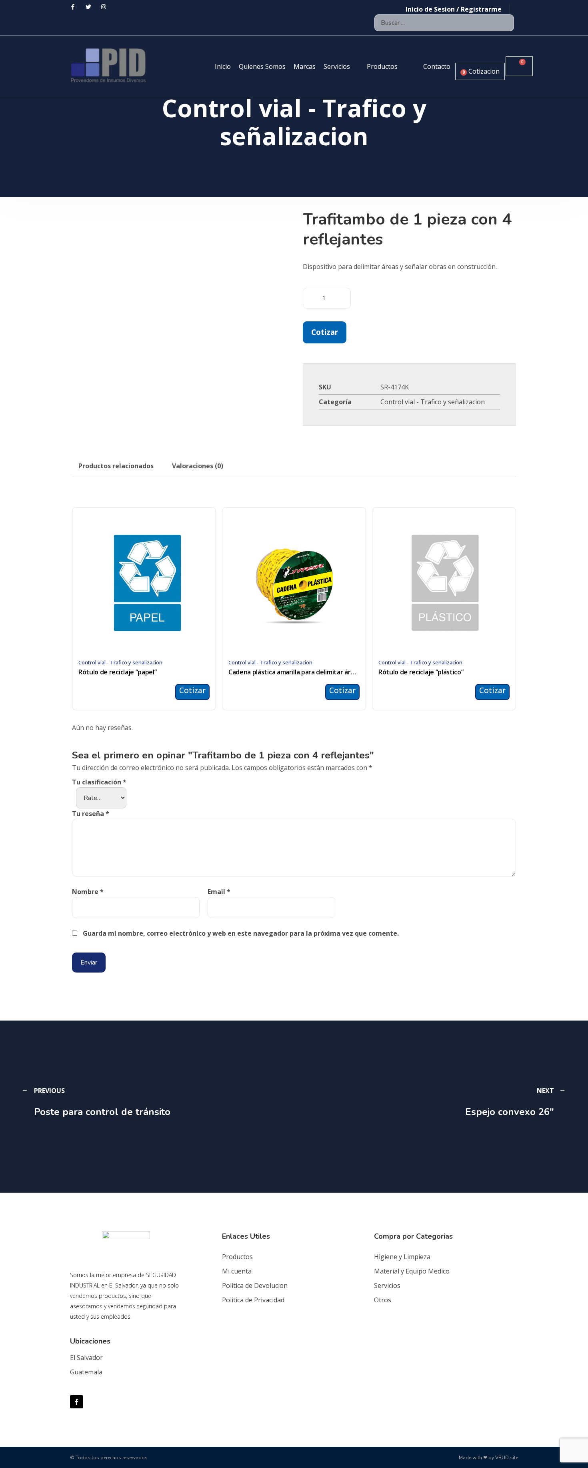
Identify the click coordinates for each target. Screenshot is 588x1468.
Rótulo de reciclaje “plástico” (420, 672)
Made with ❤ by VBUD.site (488, 1457)
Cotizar (324, 332)
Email (219, 891)
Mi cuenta (237, 1271)
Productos (237, 1256)
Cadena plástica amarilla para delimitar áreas (294, 672)
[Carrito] (519, 66)
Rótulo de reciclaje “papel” (117, 672)
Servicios (387, 1285)
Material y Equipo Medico (412, 1271)
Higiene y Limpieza (402, 1256)
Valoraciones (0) (197, 465)
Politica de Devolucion (255, 1285)
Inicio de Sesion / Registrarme (454, 9)
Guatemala (86, 1372)
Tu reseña (90, 813)
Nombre (88, 891)
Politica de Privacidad (253, 1300)
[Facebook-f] (76, 1401)
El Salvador (86, 1357)
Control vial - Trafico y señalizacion (432, 401)
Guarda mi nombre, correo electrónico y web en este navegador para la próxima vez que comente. (241, 933)
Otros (382, 1300)
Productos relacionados (116, 465)
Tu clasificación (99, 782)
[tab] (116, 466)
